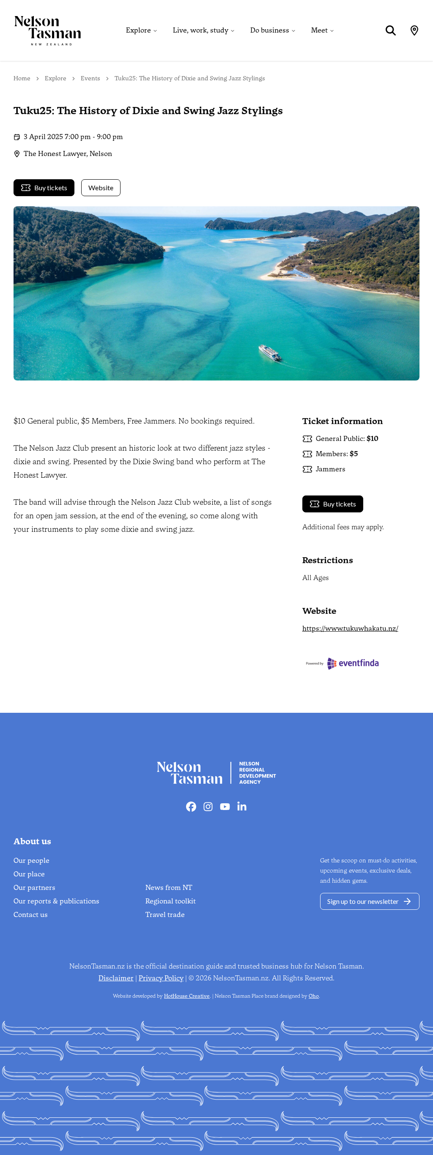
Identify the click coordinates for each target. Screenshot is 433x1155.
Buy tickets (50, 187)
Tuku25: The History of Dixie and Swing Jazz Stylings (190, 78)
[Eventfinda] (360, 663)
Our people (31, 861)
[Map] (414, 30)
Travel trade (165, 915)
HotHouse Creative (187, 996)
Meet (319, 30)
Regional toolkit (170, 901)
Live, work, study (200, 30)
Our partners (34, 888)
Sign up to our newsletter (363, 901)
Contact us (31, 915)
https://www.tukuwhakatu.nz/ (350, 628)
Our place (29, 874)
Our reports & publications (56, 901)
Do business (269, 30)
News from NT (168, 888)
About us (32, 841)
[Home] (40, 30)
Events (90, 78)
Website (100, 187)
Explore (138, 30)
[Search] (391, 30)
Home (22, 78)
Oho (314, 996)
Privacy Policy (161, 978)
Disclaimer (116, 978)
